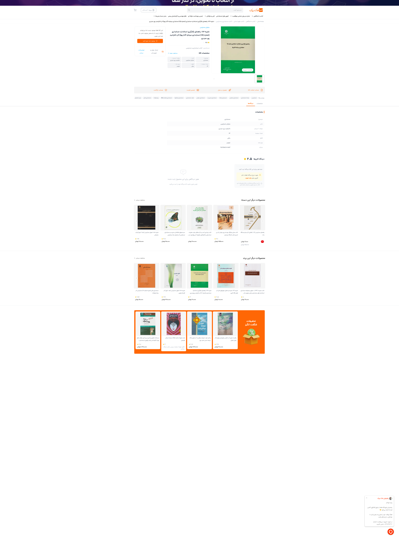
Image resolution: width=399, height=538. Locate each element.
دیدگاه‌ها (250, 103)
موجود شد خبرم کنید (149, 41)
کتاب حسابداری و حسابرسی (194, 48)
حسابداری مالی (147, 98)
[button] (136, 221)
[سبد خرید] (135, 10)
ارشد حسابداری (190, 98)
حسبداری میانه (223, 98)
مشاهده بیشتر (140, 200)
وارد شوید (248, 178)
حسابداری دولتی (201, 98)
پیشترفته (156, 98)
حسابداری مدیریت (212, 98)
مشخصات (260, 103)
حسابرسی (254, 98)
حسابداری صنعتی (234, 98)
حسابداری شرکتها (179, 98)
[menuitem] (257, 16)
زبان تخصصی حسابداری (135, 98)
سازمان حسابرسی (204, 27)
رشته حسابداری (245, 98)
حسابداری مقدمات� (166, 98)
